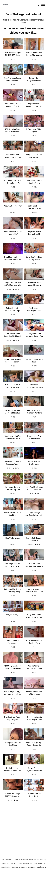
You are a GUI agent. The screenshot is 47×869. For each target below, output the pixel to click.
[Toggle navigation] (43, 4)
